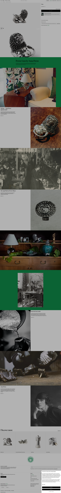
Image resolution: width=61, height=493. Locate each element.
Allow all (51, 487)
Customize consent (51, 491)
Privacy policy (43, 484)
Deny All (51, 489)
